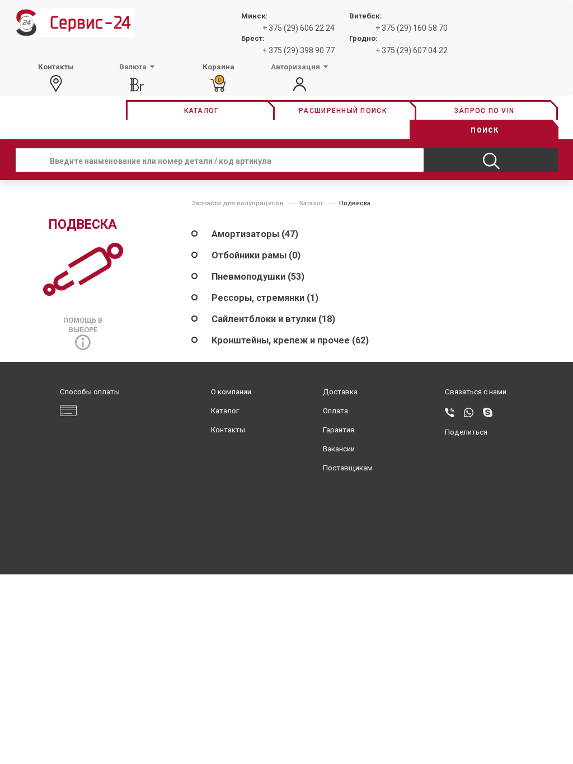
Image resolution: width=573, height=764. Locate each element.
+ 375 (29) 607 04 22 (411, 50)
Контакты (228, 430)
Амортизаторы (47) (255, 234)
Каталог (311, 203)
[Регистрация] (299, 85)
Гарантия (338, 430)
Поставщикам (348, 468)
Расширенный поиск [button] (343, 111)
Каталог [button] (201, 111)
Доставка (340, 392)
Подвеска (354, 203)
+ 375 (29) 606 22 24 (298, 27)
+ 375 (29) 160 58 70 (411, 27)
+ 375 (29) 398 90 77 (298, 50)
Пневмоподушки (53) (258, 276)
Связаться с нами (475, 392)
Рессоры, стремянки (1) (265, 298)
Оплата (335, 411)
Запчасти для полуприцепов (238, 203)
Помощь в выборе (82, 325)
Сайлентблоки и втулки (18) (273, 319)
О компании (231, 392)
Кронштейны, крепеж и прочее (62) (290, 340)
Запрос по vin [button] (484, 111)
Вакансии (339, 449)
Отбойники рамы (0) (256, 255)
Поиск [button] (485, 130)
